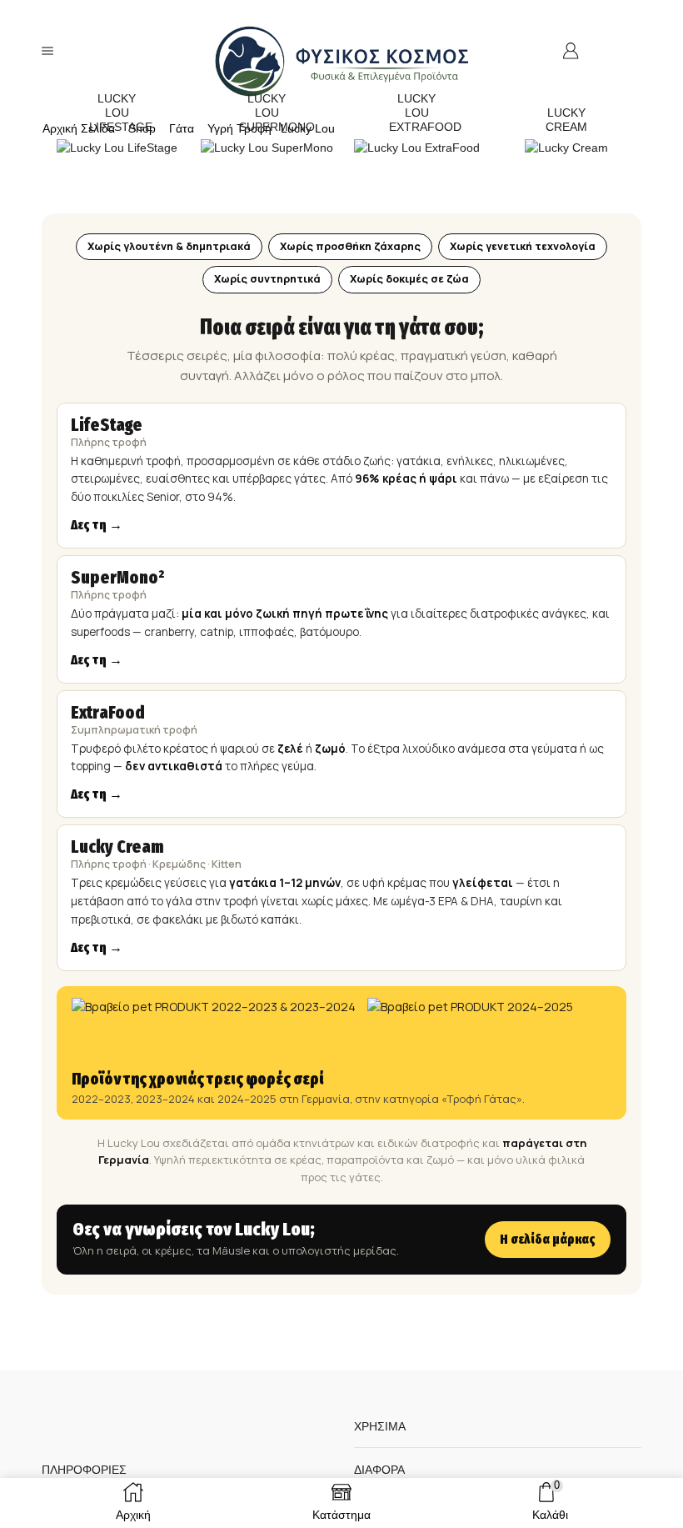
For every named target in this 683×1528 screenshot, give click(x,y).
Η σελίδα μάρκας (548, 1239)
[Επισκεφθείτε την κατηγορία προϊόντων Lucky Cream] (566, 147)
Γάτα (181, 128)
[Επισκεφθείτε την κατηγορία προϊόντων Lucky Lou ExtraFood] (417, 147)
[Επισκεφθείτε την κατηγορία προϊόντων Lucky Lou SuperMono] (267, 147)
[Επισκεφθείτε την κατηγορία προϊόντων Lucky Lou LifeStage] (117, 147)
